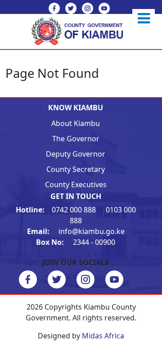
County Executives (76, 184)
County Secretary (75, 169)
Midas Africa (103, 336)
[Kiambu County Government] (81, 31)
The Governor (75, 139)
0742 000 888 (57, 210)
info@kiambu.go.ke (76, 231)
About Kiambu (75, 123)
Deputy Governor (75, 154)
